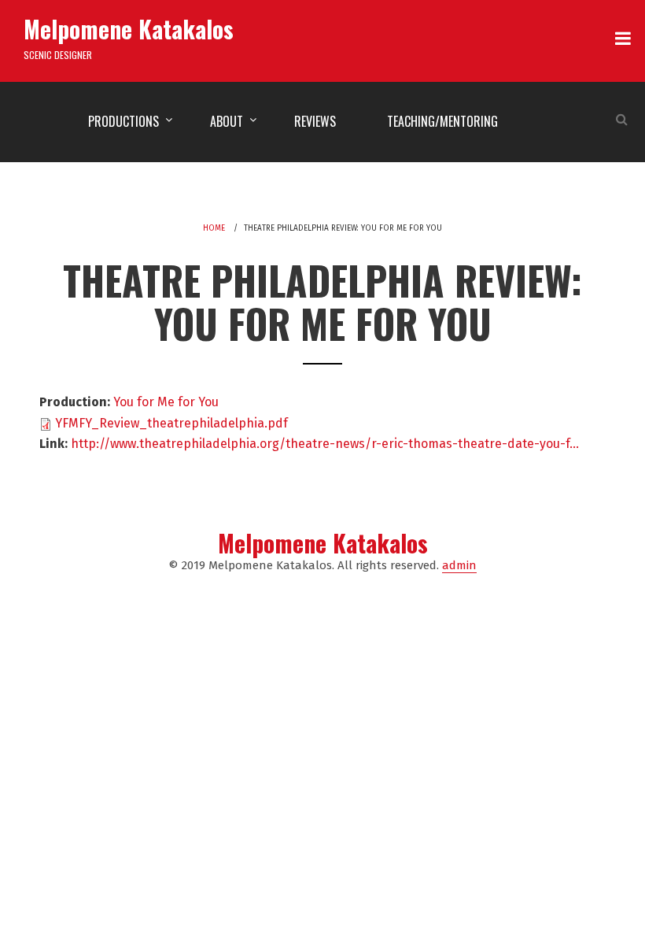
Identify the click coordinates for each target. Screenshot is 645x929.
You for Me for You (166, 401)
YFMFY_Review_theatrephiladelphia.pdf (171, 423)
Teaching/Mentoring (442, 121)
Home (214, 228)
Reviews (315, 121)
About (226, 121)
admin (459, 565)
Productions (123, 121)
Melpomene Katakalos (129, 28)
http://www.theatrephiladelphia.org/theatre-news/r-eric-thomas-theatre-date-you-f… (325, 443)
